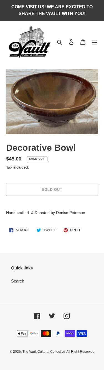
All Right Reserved (80, 352)
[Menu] (94, 42)
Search (17, 281)
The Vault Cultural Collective (43, 352)
